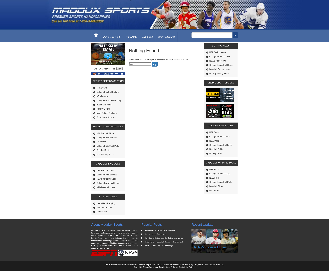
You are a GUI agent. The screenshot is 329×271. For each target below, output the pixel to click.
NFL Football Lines (105, 170)
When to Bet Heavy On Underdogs (159, 246)
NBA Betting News (217, 61)
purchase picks (111, 37)
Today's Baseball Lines (210, 247)
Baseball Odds (216, 149)
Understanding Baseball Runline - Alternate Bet (164, 242)
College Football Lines (219, 137)
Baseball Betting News (219, 69)
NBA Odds (214, 141)
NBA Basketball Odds (106, 179)
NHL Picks (214, 190)
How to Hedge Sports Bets (155, 234)
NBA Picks (101, 142)
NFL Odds (214, 132)
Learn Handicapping (106, 203)
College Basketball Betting (109, 100)
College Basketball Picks (108, 146)
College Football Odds (107, 175)
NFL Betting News (217, 52)
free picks (131, 37)
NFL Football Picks (105, 133)
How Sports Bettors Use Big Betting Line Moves (164, 238)
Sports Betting (166, 37)
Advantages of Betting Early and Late (160, 230)
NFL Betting (102, 88)
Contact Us (102, 212)
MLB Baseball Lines (106, 187)
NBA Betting (102, 96)
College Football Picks (107, 138)
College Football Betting (108, 92)
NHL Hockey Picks (105, 154)
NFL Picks (214, 169)
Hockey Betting (103, 109)
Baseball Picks (103, 150)
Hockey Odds (215, 153)
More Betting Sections (107, 113)
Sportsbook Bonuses (106, 117)
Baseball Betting (104, 105)
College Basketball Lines (108, 183)
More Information (104, 208)
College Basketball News (220, 65)
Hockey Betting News (219, 73)
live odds (147, 37)
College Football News (219, 56)
